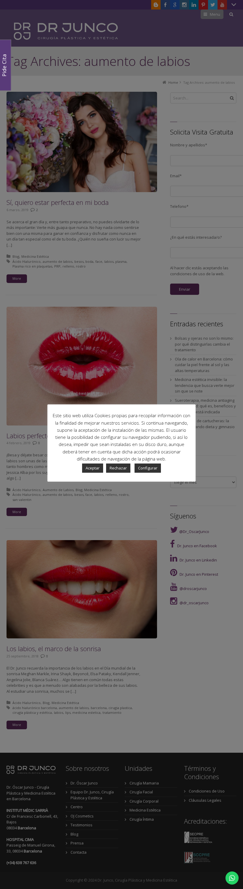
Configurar (147, 468)
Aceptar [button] (93, 468)
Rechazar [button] (118, 468)
